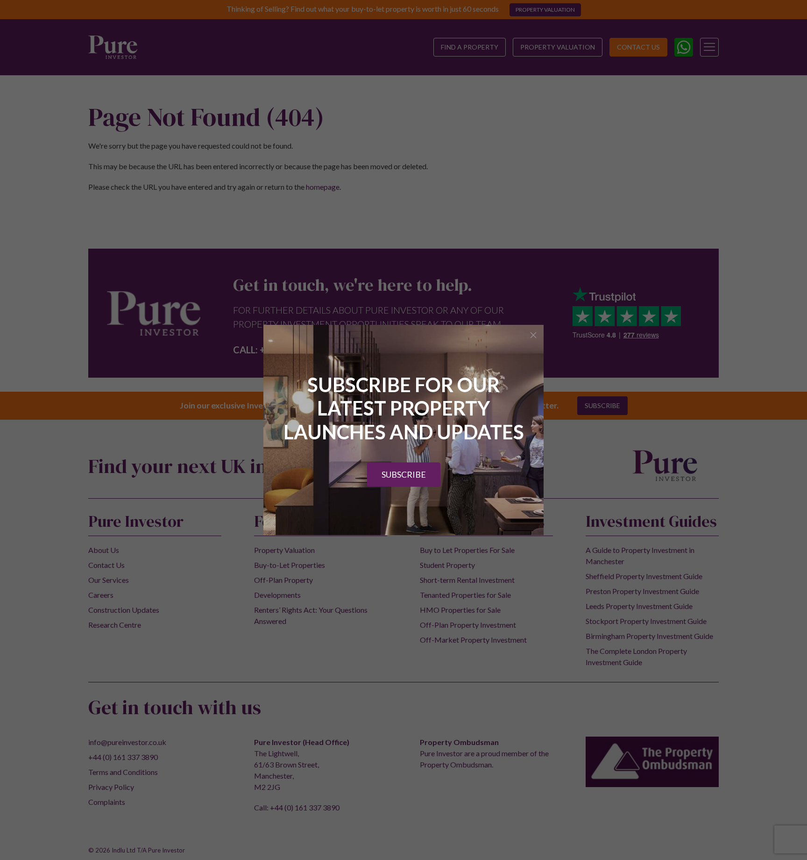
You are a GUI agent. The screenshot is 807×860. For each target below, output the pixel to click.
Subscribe (404, 475)
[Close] (533, 335)
